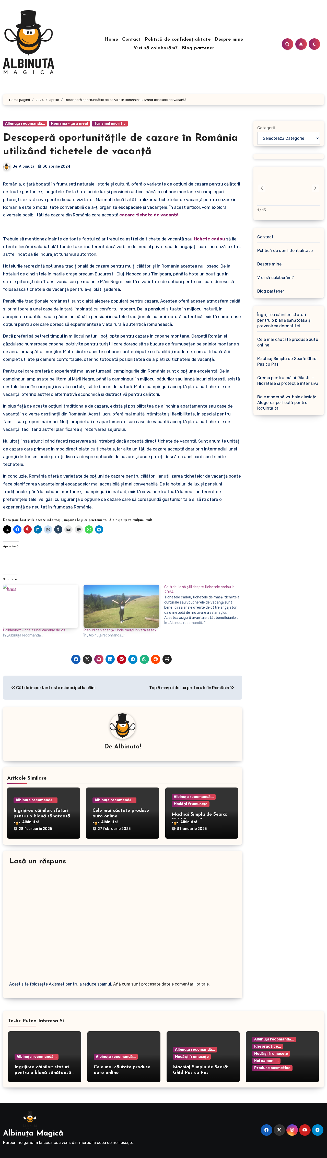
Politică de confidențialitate (178, 39)
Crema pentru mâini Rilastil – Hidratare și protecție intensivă (287, 380)
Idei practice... (267, 1046)
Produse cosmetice (272, 1068)
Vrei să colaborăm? (156, 48)
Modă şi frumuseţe (190, 804)
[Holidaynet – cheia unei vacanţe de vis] (40, 606)
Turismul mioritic (110, 123)
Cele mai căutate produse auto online (287, 342)
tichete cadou (209, 238)
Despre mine (229, 39)
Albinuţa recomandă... (25, 123)
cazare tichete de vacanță (149, 214)
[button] (315, 188)
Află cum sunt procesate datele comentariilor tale (161, 984)
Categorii (266, 127)
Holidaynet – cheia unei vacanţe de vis (34, 630)
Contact (131, 39)
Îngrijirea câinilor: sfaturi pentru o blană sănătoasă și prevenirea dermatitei (42, 816)
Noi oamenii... (266, 1061)
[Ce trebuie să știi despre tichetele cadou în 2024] (204, 605)
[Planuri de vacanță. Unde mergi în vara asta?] (121, 606)
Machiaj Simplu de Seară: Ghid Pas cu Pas (287, 361)
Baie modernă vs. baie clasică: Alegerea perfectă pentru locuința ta (286, 403)
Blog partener (198, 48)
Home (111, 39)
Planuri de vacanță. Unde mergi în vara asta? (120, 630)
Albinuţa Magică (33, 1134)
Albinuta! (27, 166)
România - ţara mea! (69, 123)
